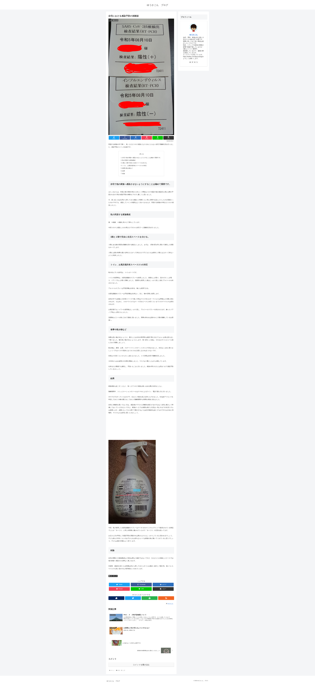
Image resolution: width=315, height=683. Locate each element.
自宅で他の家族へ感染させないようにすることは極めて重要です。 (142, 157)
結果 (123, 171)
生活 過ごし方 (113, 576)
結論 (123, 173)
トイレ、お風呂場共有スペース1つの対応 (134, 165)
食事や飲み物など (127, 168)
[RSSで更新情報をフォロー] (166, 598)
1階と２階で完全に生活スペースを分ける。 (135, 163)
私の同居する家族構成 (128, 160)
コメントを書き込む (141, 665)
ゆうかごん (193, 35)
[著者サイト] (116, 598)
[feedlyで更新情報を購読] (150, 598)
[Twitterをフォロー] (133, 598)
